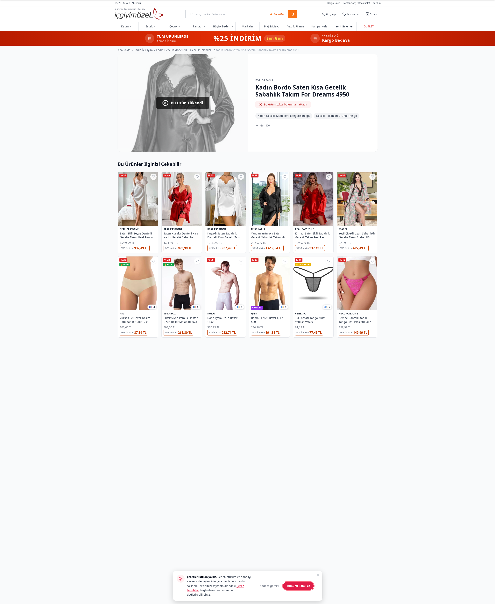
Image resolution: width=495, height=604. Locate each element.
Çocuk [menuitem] (173, 26)
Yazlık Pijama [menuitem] (295, 26)
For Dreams (264, 80)
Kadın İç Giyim (143, 50)
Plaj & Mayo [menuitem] (271, 26)
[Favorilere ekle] (153, 177)
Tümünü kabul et (298, 586)
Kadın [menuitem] (125, 26)
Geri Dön (266, 125)
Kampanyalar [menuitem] (320, 26)
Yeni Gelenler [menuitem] (344, 26)
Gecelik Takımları (201, 50)
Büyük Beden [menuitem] (221, 26)
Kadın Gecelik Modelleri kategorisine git (284, 116)
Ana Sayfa (124, 50)
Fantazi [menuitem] (197, 26)
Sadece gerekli (269, 586)
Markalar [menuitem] (247, 26)
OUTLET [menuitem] (369, 26)
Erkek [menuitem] (149, 26)
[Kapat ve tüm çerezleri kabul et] (318, 575)
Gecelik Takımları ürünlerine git (336, 116)
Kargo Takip (333, 3)
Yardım (377, 3)
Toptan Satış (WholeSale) (356, 3)
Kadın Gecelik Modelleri (171, 50)
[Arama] (292, 14)
